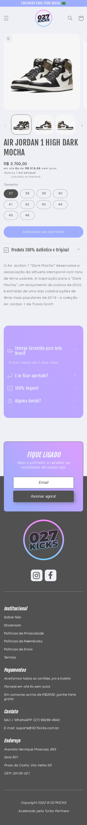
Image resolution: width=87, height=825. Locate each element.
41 (11, 204)
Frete (7, 176)
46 (27, 215)
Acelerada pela (43, 811)
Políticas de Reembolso (23, 641)
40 (60, 193)
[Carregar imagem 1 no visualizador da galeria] (21, 124)
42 (27, 204)
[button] (6, 18)
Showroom (12, 625)
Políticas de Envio (18, 649)
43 (44, 204)
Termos (10, 657)
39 (44, 193)
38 (27, 193)
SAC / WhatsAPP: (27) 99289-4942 (32, 720)
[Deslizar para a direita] (82, 126)
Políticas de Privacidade (24, 633)
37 (11, 193)
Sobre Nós (12, 617)
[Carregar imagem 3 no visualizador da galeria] (65, 124)
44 (60, 204)
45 (11, 215)
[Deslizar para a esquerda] (5, 126)
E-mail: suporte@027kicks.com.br (31, 728)
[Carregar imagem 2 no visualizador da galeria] (43, 124)
